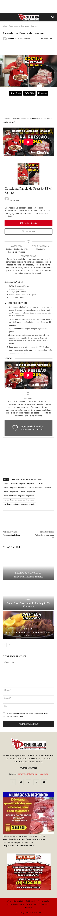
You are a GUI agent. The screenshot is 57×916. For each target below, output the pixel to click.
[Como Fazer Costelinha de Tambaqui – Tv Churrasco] (28, 595)
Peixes (28, 599)
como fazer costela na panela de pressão (26, 479)
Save (38, 48)
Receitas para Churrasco (19, 26)
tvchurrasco (13, 39)
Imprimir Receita (30, 223)
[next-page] (9, 645)
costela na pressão (28, 492)
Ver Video (30, 93)
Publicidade (31, 901)
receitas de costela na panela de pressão (19, 504)
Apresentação (43, 901)
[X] (36, 782)
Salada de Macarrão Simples (28, 576)
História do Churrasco (15, 904)
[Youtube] (44, 782)
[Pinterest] (28, 782)
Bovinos (34, 26)
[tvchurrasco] (5, 39)
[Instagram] (21, 782)
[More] (45, 48)
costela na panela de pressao (15, 487)
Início (5, 26)
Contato (28, 907)
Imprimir (43, 93)
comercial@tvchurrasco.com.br (33, 774)
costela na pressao (11, 492)
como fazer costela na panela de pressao (19, 483)
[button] (5, 17)
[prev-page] (5, 645)
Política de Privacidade (15, 901)
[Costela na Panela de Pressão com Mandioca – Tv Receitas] (28, 625)
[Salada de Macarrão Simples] (28, 566)
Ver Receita (16, 93)
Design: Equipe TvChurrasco (37, 904)
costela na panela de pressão (40, 487)
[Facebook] (13, 782)
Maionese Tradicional (11, 535)
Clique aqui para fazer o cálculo (18, 845)
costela (40, 483)
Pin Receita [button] (30, 231)
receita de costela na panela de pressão (19, 500)
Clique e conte (28, 429)
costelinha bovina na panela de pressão (19, 496)
